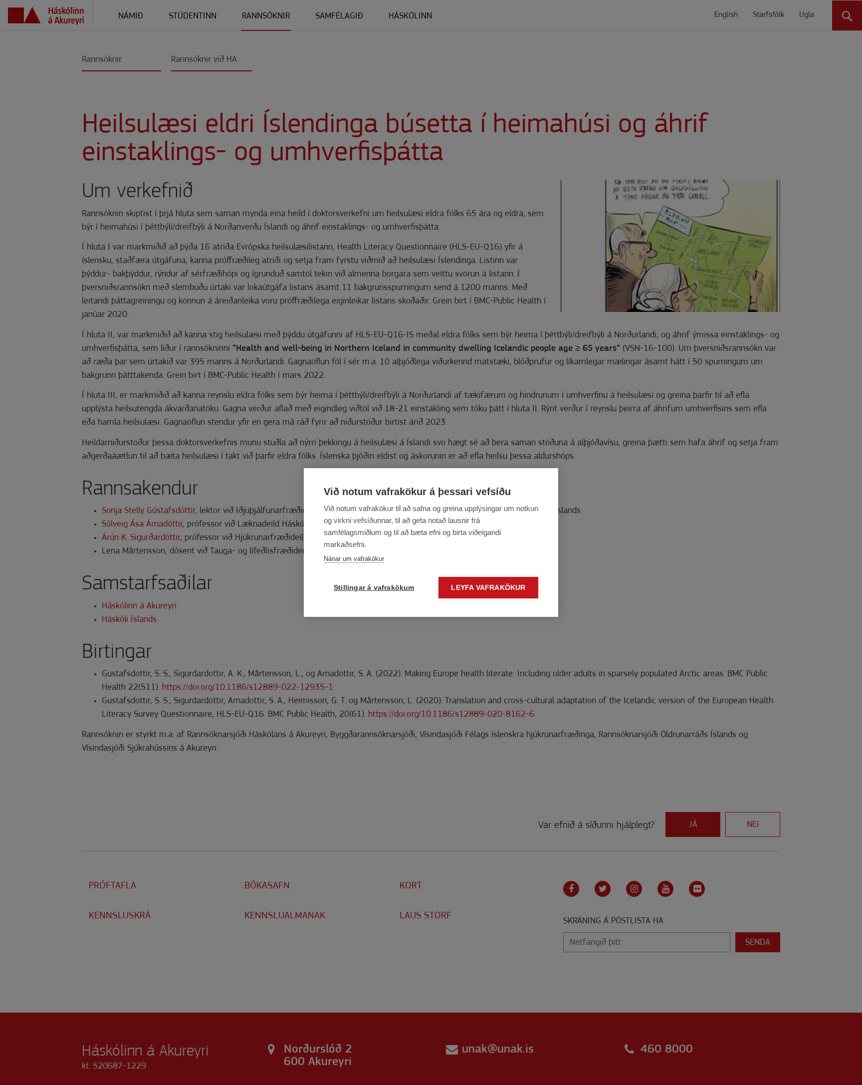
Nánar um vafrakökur (354, 558)
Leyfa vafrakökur (488, 587)
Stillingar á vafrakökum (374, 587)
